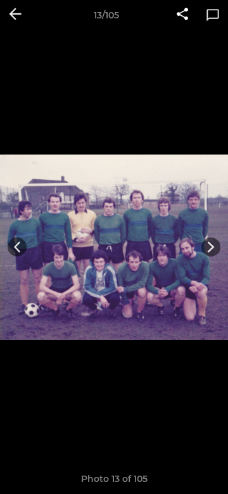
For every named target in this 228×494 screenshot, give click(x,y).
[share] (182, 15)
